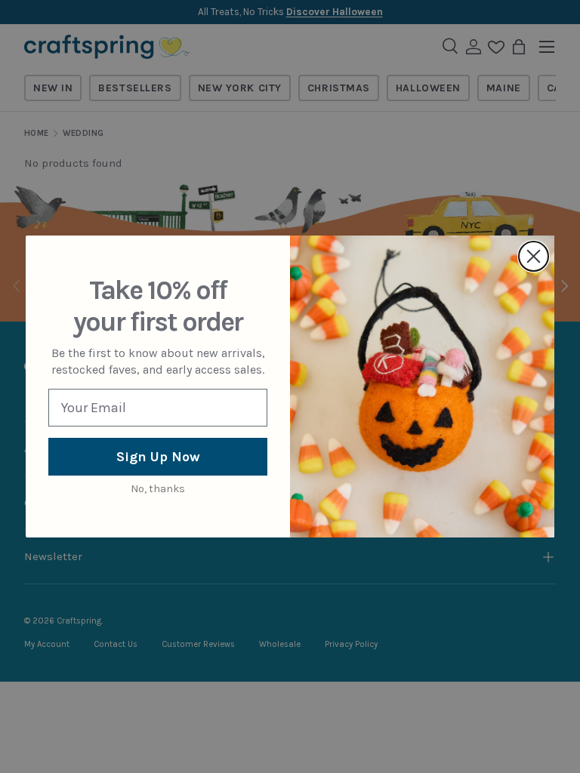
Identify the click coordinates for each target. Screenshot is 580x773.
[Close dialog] (533, 256)
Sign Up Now (158, 456)
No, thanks (158, 488)
